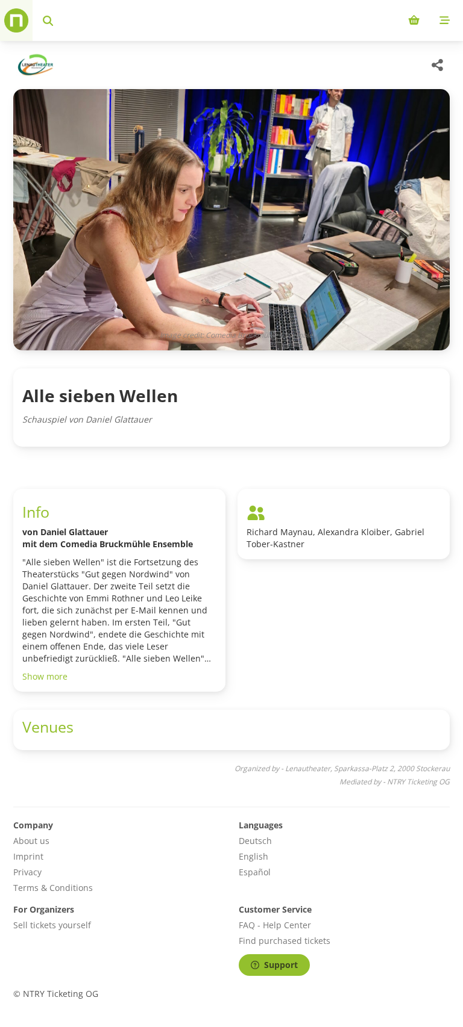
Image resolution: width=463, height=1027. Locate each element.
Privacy (27, 872)
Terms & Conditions (53, 887)
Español (255, 872)
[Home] (16, 20)
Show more (45, 676)
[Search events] (48, 20)
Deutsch (255, 840)
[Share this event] (438, 65)
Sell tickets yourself (52, 925)
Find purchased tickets (284, 940)
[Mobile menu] (444, 20)
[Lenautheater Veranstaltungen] (34, 65)
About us (31, 840)
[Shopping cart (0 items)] (413, 20)
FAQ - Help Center (275, 925)
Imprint (28, 856)
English (253, 856)
